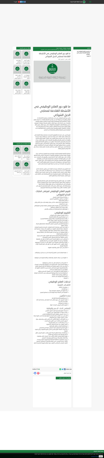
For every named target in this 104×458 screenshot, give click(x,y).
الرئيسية (69, 48)
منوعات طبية (59, 48)
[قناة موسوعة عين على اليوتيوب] (19, 1)
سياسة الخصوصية (94, 456)
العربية (15, 1)
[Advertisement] (52, 14)
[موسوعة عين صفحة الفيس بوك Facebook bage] (25, 1)
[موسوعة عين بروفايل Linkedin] (23, 1)
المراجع (88, 56)
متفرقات (64, 48)
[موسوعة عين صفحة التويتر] (21, 1)
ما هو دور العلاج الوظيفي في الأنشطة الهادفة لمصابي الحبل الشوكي (83, 53)
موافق (100, 456)
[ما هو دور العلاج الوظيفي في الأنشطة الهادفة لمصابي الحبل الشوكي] (65, 369)
